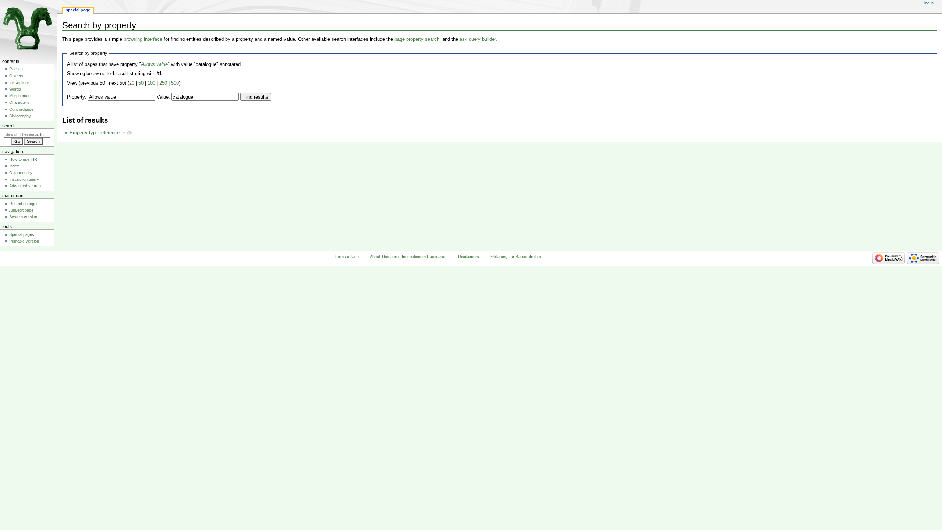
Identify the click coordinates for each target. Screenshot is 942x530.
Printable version (24, 241)
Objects (16, 76)
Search (9, 126)
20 (131, 83)
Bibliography (20, 116)
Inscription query (24, 179)
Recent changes (24, 203)
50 (141, 83)
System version (23, 217)
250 (163, 83)
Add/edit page (21, 210)
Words (15, 89)
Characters (19, 102)
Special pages (21, 234)
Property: (76, 97)
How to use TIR (23, 159)
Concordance (21, 109)
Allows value (154, 64)
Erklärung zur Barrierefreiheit (516, 256)
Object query (20, 172)
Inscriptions (19, 82)
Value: (163, 97)
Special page (78, 10)
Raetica (16, 69)
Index (14, 166)
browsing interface (143, 39)
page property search (416, 39)
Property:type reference (95, 132)
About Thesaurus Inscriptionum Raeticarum (408, 256)
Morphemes (20, 95)
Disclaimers (468, 256)
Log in (929, 3)
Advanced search (25, 186)
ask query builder (478, 39)
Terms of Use (346, 256)
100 (151, 83)
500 (175, 83)
